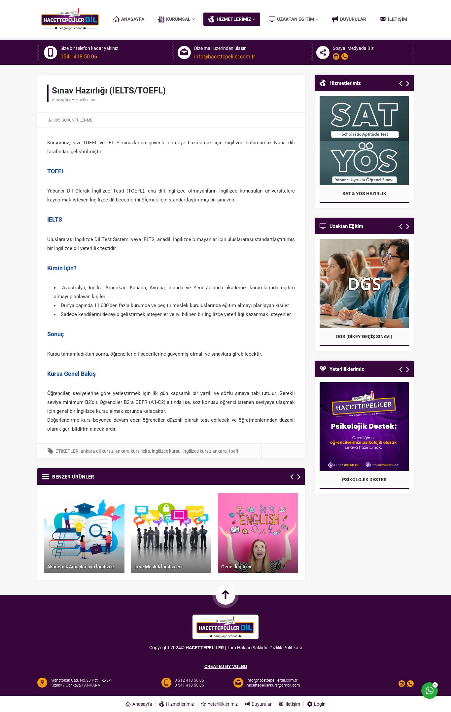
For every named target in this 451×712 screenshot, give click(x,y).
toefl (233, 451)
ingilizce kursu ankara (205, 451)
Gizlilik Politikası (285, 647)
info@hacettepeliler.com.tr (224, 56)
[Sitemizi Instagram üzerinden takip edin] (336, 56)
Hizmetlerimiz (84, 99)
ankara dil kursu (97, 451)
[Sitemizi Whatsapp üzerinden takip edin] (344, 56)
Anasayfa (60, 99)
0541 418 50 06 (78, 56)
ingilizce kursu (166, 451)
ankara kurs (127, 451)
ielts (146, 451)
